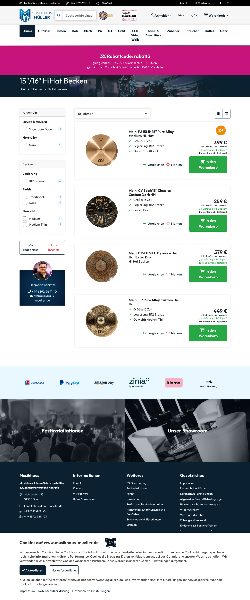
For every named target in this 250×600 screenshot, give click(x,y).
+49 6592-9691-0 (80, 2)
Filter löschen (53, 247)
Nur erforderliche (64, 570)
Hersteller (30, 137)
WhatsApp (203, 2)
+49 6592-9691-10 (44, 291)
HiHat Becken (57, 89)
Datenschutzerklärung (53, 591)
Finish (27, 189)
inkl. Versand (220, 146)
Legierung (30, 174)
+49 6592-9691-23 (35, 516)
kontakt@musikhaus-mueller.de (42, 2)
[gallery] (226, 113)
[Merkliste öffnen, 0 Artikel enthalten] (194, 15)
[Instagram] (228, 2)
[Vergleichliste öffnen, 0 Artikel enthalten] (181, 15)
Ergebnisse (30, 247)
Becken (38, 89)
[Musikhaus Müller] (36, 15)
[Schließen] (244, 51)
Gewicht (29, 211)
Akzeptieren (34, 570)
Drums (24, 89)
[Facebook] (220, 2)
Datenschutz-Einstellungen (91, 591)
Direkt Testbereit (35, 122)
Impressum (27, 591)
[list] (218, 113)
